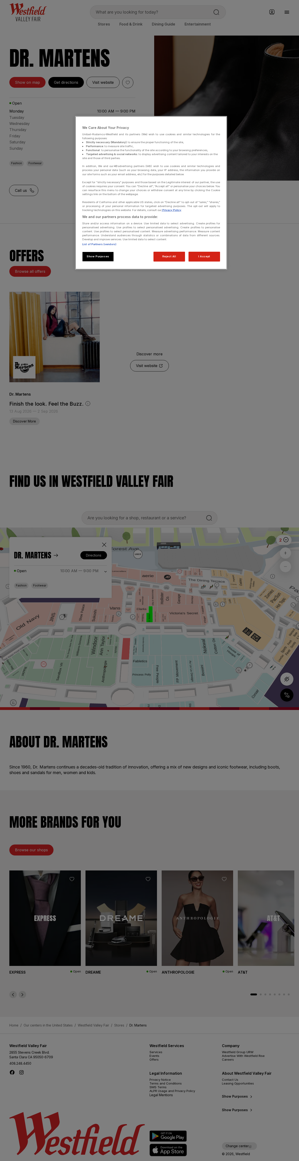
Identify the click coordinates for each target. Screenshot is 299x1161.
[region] (151, 192)
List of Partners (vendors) (99, 244)
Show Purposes (98, 256)
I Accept (204, 256)
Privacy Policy (171, 210)
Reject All (169, 256)
